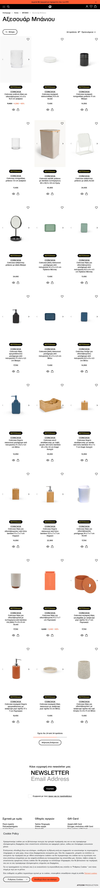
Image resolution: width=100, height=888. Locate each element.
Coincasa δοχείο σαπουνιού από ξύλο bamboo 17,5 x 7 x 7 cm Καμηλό (50, 532)
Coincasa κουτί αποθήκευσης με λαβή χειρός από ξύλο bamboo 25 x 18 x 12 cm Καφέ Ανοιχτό (50, 444)
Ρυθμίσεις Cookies (15, 879)
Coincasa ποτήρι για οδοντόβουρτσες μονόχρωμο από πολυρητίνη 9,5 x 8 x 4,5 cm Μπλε (84, 356)
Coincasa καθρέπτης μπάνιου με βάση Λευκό (84, 179)
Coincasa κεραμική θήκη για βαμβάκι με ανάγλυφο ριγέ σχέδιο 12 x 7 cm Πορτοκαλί (84, 618)
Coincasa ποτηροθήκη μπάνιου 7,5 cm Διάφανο (16, 179)
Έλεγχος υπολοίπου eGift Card (80, 826)
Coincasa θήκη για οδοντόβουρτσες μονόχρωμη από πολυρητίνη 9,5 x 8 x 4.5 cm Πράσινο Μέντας (84, 267)
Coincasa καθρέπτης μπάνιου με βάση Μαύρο (16, 264)
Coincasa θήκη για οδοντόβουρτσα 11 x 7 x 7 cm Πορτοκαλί (50, 617)
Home (16, 13)
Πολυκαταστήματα (10, 826)
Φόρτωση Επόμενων (50, 742)
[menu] (4, 6)
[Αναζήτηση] (8, 6)
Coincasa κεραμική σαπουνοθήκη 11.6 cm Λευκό (50, 96)
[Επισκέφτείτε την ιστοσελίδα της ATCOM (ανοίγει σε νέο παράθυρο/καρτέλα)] (87, 885)
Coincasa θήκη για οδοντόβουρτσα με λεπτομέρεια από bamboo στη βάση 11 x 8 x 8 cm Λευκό (16, 620)
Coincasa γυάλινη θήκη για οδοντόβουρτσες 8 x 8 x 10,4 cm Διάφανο (16, 96)
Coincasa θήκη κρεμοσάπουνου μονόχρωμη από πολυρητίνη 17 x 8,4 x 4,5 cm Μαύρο (15, 356)
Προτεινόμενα (87, 32)
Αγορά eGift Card (75, 824)
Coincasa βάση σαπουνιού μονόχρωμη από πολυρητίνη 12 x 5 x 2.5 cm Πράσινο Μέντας (50, 266)
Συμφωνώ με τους (52, 796)
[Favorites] (91, 6)
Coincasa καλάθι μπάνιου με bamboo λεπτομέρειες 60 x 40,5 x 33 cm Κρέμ (50, 180)
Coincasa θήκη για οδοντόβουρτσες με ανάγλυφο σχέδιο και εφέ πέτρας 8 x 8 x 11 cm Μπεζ (84, 707)
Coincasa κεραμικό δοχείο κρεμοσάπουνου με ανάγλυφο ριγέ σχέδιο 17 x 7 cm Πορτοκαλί (16, 707)
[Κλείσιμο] (95, 2)
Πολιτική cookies (90, 873)
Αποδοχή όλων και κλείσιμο (45, 879)
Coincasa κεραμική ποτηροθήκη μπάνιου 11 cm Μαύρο (84, 96)
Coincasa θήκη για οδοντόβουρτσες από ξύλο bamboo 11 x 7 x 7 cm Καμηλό (16, 532)
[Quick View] (13, 109)
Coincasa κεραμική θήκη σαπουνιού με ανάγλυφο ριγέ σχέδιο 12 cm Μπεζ (50, 706)
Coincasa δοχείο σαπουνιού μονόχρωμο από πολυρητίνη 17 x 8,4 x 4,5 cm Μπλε (16, 443)
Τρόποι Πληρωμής (42, 824)
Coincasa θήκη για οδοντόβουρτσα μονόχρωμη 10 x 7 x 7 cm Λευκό (84, 532)
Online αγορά (40, 826)
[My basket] (95, 6)
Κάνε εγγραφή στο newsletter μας (50, 766)
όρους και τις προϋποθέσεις (60, 796)
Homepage (7, 13)
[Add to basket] (18, 109)
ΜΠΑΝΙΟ (25, 13)
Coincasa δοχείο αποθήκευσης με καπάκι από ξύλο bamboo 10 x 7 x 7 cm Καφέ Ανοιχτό (84, 443)
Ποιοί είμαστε (8, 824)
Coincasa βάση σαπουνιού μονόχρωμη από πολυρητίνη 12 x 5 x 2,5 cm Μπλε (50, 355)
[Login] (87, 6)
